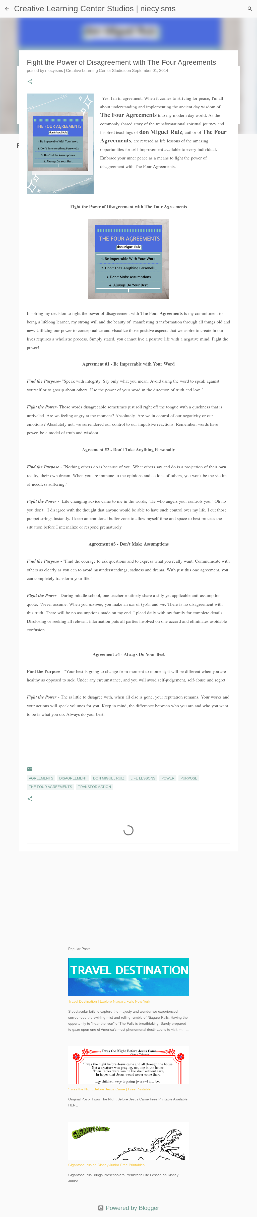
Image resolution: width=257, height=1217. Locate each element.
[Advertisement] (128, 894)
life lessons (143, 778)
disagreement (73, 778)
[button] (30, 81)
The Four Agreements (50, 787)
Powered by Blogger (131, 1207)
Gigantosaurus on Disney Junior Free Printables (106, 1165)
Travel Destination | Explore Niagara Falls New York (109, 1001)
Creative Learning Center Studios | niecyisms (95, 8)
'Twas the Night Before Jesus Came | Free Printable (109, 1089)
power (167, 778)
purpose (188, 778)
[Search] (250, 9)
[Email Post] (30, 771)
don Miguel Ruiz (108, 778)
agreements (41, 778)
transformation (94, 787)
